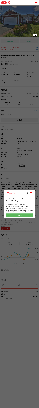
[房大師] (5, 2)
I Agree (19, 215)
